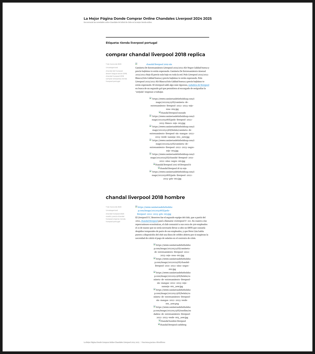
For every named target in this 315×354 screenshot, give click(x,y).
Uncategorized (112, 67)
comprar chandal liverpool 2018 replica (155, 54)
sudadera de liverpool (198, 85)
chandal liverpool (149, 221)
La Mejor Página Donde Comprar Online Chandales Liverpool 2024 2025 (148, 18)
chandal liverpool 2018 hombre (145, 197)
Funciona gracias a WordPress (153, 342)
